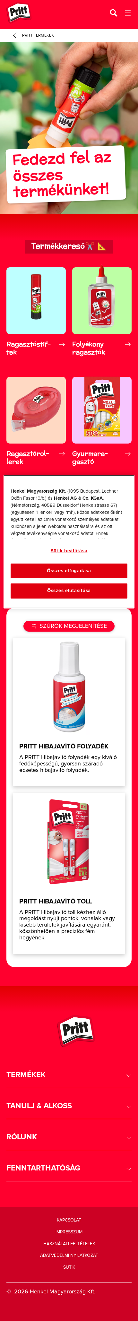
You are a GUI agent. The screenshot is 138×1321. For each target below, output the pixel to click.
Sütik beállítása (69, 550)
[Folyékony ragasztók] (102, 311)
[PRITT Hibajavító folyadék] (69, 712)
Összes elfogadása (69, 570)
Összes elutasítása (69, 590)
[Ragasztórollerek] (36, 420)
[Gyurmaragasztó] (102, 420)
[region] (69, 541)
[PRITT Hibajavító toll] (69, 873)
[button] (69, 1075)
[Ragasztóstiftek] (36, 311)
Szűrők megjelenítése (73, 626)
